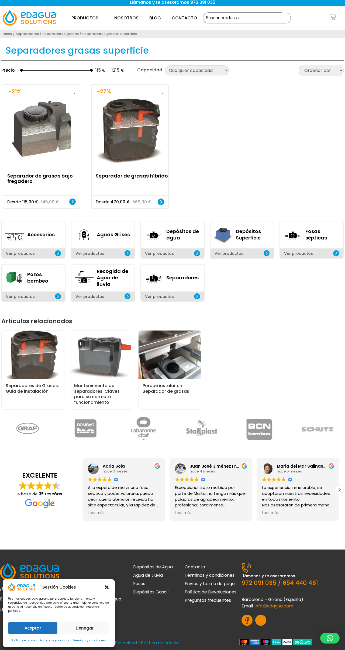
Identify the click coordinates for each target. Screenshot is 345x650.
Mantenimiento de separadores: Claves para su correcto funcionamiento (97, 394)
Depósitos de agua (182, 234)
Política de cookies (24, 640)
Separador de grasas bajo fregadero (40, 178)
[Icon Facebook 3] (247, 620)
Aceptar (33, 628)
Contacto (195, 567)
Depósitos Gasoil (150, 592)
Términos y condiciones (89, 640)
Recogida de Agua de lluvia (112, 277)
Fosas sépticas (316, 234)
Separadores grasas (60, 33)
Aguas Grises (113, 234)
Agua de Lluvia (148, 575)
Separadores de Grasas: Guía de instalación (32, 388)
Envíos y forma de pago (210, 584)
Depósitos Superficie (248, 234)
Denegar (85, 628)
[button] (106, 587)
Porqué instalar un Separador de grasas (166, 388)
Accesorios (41, 234)
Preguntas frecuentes (208, 600)
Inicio (7, 33)
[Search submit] (286, 18)
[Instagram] (260, 620)
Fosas (139, 584)
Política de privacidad (55, 640)
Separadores (27, 33)
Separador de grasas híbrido (132, 175)
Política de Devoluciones (210, 592)
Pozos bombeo (37, 277)
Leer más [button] (96, 512)
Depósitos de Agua (153, 567)
